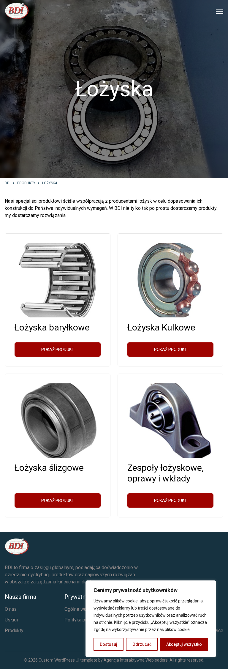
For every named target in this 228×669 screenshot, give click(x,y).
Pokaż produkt (57, 349)
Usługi (11, 620)
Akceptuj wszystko (184, 644)
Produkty (14, 630)
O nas (11, 609)
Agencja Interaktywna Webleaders (136, 660)
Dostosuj (108, 644)
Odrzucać (141, 644)
